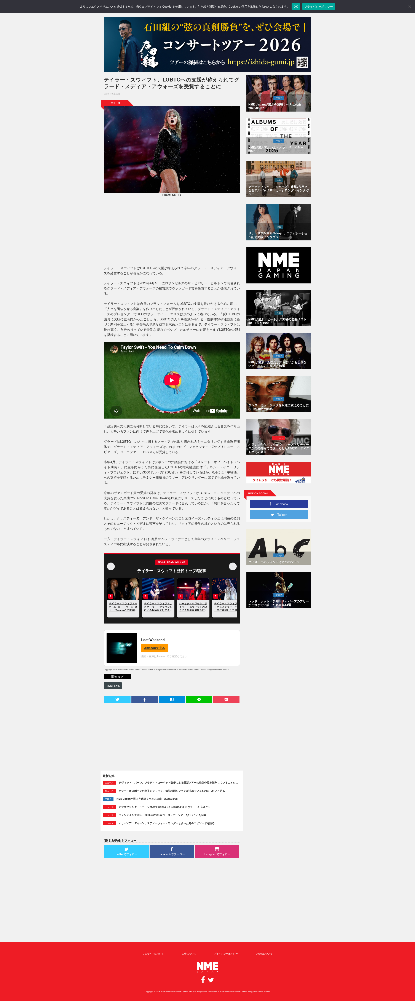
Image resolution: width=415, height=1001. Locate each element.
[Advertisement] (172, 231)
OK (296, 6)
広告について (189, 953)
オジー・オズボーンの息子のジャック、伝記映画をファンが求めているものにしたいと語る (172, 791)
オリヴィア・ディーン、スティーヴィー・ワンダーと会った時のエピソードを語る (167, 823)
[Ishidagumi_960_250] (207, 44)
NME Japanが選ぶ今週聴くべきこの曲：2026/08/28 (147, 799)
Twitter (280, 514)
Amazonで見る (154, 648)
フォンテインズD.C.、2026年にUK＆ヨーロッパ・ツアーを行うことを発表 (162, 815)
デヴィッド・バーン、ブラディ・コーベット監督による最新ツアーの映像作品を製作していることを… (178, 782)
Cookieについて (264, 953)
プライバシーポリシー (226, 953)
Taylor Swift (113, 685)
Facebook (279, 504)
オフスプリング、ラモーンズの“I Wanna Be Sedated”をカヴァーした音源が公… (166, 807)
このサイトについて (153, 953)
